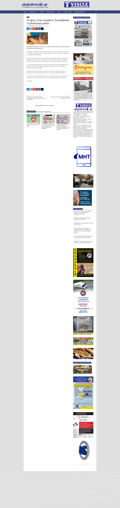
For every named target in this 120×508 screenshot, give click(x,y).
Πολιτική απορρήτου (79, 11)
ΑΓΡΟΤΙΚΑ (41, 11)
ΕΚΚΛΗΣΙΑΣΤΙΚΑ (50, 11)
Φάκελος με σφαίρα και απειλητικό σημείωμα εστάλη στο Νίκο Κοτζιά (60, 97)
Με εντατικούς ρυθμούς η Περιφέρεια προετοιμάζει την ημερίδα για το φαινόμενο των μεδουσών (36, 98)
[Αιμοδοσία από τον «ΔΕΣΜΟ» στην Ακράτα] (33, 119)
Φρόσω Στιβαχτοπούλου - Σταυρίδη (35, 25)
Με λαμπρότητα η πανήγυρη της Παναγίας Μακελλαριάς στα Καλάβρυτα (82, 218)
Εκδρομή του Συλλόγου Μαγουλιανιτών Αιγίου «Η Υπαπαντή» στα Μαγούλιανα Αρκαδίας (83, 242)
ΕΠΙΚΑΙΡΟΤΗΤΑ (33, 11)
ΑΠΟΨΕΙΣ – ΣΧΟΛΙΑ (67, 11)
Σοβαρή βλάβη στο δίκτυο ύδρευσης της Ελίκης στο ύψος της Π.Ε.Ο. (83, 224)
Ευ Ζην (31, 15)
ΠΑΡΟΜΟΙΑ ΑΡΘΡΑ (31, 111)
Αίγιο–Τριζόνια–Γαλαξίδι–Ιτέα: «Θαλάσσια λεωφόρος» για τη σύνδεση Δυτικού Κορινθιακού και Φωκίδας (82, 212)
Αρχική (28, 15)
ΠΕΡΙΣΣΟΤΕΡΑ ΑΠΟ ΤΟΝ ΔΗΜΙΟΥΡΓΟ (44, 111)
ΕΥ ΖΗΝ (58, 11)
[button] (96, 12)
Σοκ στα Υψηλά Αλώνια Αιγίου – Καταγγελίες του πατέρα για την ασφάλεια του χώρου (83, 237)
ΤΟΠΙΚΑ (25, 11)
